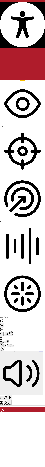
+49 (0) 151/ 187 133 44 (5, 457)
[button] (2, 325)
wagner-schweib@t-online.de (6, 454)
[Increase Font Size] (0, 320)
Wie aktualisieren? (41, 351)
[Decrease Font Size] (0, 322)
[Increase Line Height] (0, 328)
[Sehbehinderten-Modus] (1, 128)
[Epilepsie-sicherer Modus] (1, 318)
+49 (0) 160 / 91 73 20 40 (5, 452)
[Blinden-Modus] (1, 270)
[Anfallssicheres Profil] (1, 175)
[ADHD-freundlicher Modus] (1, 223)
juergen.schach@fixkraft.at (5, 459)
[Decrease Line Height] (0, 330)
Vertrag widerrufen (22, 80)
